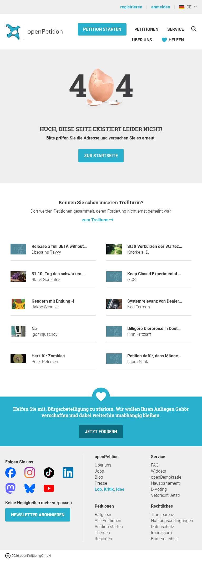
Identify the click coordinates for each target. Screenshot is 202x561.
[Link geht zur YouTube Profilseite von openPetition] (49, 488)
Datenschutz (162, 526)
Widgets (158, 471)
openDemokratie (166, 477)
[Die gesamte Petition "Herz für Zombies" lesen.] (18, 360)
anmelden (160, 6)
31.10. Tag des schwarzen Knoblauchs (68, 273)
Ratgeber (103, 514)
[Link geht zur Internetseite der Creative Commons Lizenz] (8, 555)
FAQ (155, 465)
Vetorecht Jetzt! (165, 495)
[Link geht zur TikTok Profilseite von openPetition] (49, 472)
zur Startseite (101, 155)
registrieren (131, 6)
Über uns (103, 465)
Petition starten (102, 29)
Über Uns (142, 39)
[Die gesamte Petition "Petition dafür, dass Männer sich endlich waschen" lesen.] (114, 360)
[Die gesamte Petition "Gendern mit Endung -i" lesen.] (18, 306)
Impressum (161, 532)
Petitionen (146, 29)
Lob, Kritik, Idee (109, 489)
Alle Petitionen (108, 520)
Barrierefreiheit (164, 538)
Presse (101, 483)
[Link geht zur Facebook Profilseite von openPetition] (10, 472)
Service (175, 29)
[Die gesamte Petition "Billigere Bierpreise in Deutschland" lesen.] (114, 333)
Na (34, 328)
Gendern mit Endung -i (53, 301)
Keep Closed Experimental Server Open (164, 273)
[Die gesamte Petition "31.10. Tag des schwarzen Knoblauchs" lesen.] (18, 278)
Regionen (103, 538)
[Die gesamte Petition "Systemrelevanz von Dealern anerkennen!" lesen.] (114, 306)
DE (187, 6)
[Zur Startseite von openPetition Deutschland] (34, 32)
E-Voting (159, 489)
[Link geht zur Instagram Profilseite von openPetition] (29, 472)
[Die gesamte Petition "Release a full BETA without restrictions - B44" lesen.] (18, 251)
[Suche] (193, 29)
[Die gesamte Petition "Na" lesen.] (18, 333)
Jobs (99, 471)
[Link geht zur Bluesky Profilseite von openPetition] (29, 488)
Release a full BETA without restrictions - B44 (74, 246)
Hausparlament (165, 483)
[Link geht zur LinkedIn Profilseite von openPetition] (68, 472)
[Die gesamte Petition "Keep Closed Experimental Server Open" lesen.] (114, 278)
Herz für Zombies (48, 355)
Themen (102, 532)
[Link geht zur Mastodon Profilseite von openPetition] (10, 488)
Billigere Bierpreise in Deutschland (159, 328)
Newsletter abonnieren (37, 514)
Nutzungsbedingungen (172, 520)
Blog (99, 477)
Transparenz (162, 514)
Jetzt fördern (101, 431)
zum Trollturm (95, 219)
